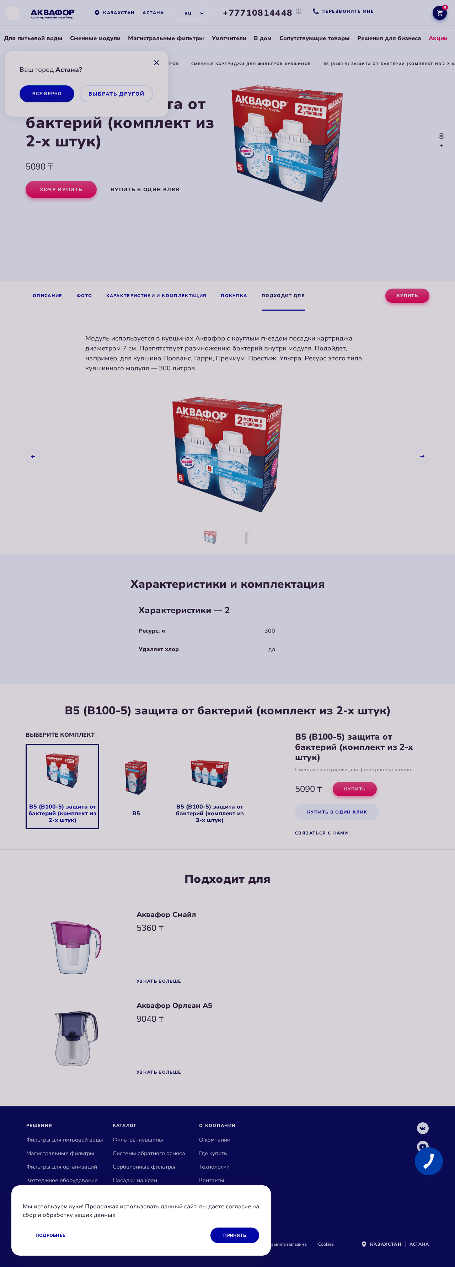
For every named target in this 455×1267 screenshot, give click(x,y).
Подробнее (50, 1235)
